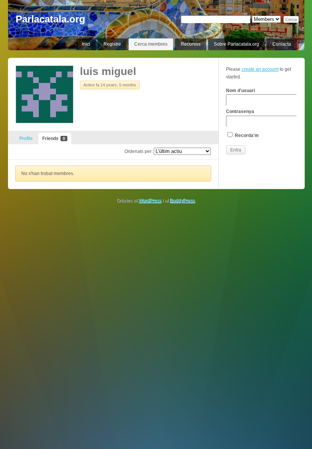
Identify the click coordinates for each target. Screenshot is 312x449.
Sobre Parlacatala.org (236, 44)
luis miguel (108, 71)
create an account (260, 69)
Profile (26, 138)
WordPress (149, 200)
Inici (86, 44)
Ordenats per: (138, 151)
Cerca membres (150, 44)
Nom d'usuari (240, 90)
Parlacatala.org (50, 19)
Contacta (281, 44)
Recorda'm (246, 135)
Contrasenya (240, 111)
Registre (112, 44)
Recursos (191, 44)
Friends (53, 138)
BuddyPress (182, 200)
